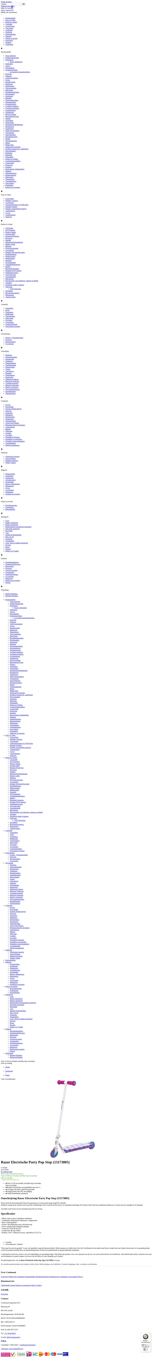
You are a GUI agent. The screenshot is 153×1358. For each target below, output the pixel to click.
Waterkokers (9, 86)
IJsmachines (9, 123)
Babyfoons (9, 90)
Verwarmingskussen (12, 389)
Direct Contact (36, 1285)
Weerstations (9, 68)
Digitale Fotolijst (11, 207)
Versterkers (9, 312)
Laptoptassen (10, 427)
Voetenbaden (10, 375)
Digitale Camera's (11, 201)
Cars (7, 533)
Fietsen (7, 583)
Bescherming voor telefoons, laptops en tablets (21, 281)
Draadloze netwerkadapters (15, 441)
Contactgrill (9, 163)
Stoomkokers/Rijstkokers (14, 125)
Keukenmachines (11, 70)
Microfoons (9, 279)
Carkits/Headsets (11, 324)
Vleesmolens (9, 179)
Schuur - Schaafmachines (14, 338)
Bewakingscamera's (12, 293)
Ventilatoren (9, 112)
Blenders (8, 98)
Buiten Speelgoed (11, 523)
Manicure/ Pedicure (12, 381)
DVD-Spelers (10, 230)
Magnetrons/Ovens (12, 116)
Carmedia (8, 24)
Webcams (8, 431)
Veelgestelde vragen (8, 1285)
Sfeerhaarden (10, 94)
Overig (7, 405)
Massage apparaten (12, 385)
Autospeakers (10, 316)
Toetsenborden (10, 421)
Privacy (80, 1277)
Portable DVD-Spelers (13, 271)
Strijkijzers (9, 64)
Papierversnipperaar (12, 445)
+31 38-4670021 (10, 1333)
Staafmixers (9, 129)
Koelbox (8, 167)
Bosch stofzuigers (16, 62)
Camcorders (9, 199)
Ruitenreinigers (10, 175)
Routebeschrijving (42, 1277)
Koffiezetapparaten (12, 58)
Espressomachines (11, 100)
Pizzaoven (9, 165)
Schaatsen (8, 539)
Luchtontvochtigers (12, 108)
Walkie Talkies (10, 463)
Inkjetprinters (10, 417)
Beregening (9, 566)
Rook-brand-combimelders (14, 169)
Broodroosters (10, 82)
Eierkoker (8, 153)
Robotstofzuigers (11, 137)
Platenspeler (9, 295)
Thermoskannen (11, 141)
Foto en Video (10, 20)
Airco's (7, 66)
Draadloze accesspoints (13, 439)
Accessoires (9, 203)
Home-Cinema (10, 232)
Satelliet (8, 240)
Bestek (7, 139)
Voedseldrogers (10, 181)
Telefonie (8, 32)
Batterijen (8, 155)
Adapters (8, 283)
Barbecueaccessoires (12, 581)
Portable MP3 (10, 234)
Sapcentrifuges (10, 135)
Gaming (8, 433)
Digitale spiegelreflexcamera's (15, 209)
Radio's (8, 267)
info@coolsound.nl (13, 1337)
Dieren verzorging (11, 387)
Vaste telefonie (10, 56)
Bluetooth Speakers (12, 269)
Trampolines (9, 541)
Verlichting (9, 44)
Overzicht (4, 1294)
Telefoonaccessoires (12, 457)
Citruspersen (9, 133)
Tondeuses (9, 361)
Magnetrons (9, 486)
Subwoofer (9, 318)
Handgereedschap (11, 574)
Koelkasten (9, 476)
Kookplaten (9, 482)
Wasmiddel (9, 157)
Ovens (7, 80)
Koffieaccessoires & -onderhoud (16, 149)
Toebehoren (9, 507)
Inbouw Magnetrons (12, 484)
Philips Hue (9, 145)
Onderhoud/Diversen (12, 564)
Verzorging (9, 28)
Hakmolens (9, 177)
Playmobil (9, 531)
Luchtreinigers (10, 110)
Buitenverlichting (11, 594)
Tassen (7, 369)
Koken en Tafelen (11, 159)
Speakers (8, 260)
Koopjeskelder (10, 34)
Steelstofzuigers (10, 173)
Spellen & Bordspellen (13, 535)
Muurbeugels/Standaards (14, 242)
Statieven (8, 217)
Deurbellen (9, 185)
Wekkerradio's (10, 256)
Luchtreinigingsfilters (12, 161)
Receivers (8, 238)
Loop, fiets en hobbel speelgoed (16, 543)
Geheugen (9, 413)
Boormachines (10, 342)
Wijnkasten (9, 492)
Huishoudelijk (10, 18)
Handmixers (9, 127)
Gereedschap (10, 26)
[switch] (145, 1349)
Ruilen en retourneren (23, 1285)
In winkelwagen (6, 1172)
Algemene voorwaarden (68, 1277)
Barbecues (9, 84)
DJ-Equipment (10, 263)
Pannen (8, 118)
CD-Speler (9, 228)
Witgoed (8, 36)
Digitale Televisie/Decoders (15, 252)
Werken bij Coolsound (16, 1277)
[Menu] (149, 1334)
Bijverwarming (10, 114)
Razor (7, 547)
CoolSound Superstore (27, 1345)
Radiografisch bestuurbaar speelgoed (18, 527)
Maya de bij (9, 537)
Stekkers (8, 171)
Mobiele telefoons (11, 461)
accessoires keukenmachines (20, 72)
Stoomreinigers (10, 102)
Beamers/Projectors (12, 236)
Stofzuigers (9, 60)
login (2, 10)
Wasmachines (10, 474)
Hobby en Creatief (11, 551)
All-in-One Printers (12, 423)
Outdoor (8, 42)
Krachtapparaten (11, 505)
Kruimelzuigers (10, 104)
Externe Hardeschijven (13, 409)
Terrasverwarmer (11, 570)
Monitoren (9, 415)
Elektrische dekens (12, 379)
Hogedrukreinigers (12, 562)
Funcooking (9, 183)
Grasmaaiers (9, 572)
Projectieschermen (11, 248)
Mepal (7, 143)
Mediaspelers (10, 258)
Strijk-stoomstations (12, 131)
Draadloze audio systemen (14, 285)
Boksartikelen (10, 509)
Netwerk (8, 411)
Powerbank (9, 407)
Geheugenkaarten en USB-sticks (16, 205)
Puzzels (8, 549)
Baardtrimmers (10, 391)
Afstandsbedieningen (12, 265)
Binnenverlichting (11, 596)
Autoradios (9, 308)
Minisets (8, 246)
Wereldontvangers (11, 273)
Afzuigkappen (10, 480)
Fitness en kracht (11, 38)
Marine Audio (10, 244)
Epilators (8, 373)
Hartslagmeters (10, 363)
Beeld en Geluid (11, 22)
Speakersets (9, 419)
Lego (7, 521)
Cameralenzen (10, 215)
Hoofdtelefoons (10, 254)
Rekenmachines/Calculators (15, 425)
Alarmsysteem (10, 297)
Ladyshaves (9, 371)
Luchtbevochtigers (11, 106)
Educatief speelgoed (12, 529)
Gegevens (4, 1277)
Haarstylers (9, 377)
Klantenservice (54, 1277)
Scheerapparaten (11, 357)
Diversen (8, 74)
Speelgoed (9, 40)
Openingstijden (30, 1277)
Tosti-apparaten (10, 88)
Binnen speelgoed (11, 525)
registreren (9, 10)
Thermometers (10, 393)
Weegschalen (10, 367)
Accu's (7, 213)
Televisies (8, 287)
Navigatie (8, 320)
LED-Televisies (15, 289)
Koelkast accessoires (12, 494)
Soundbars (9, 291)
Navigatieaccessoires (12, 326)
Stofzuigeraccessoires (12, 147)
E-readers (8, 435)
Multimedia (9, 314)
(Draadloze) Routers (12, 437)
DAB (7, 310)
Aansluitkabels (10, 277)
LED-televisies (10, 275)
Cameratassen (10, 211)
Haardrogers (9, 359)
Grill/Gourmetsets (11, 78)
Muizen (8, 429)
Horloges (8, 355)
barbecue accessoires (12, 187)
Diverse (8, 545)
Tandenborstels (10, 365)
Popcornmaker (10, 151)
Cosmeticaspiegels (11, 383)
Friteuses (8, 76)
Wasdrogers (9, 478)
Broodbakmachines (12, 92)
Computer (8, 30)
